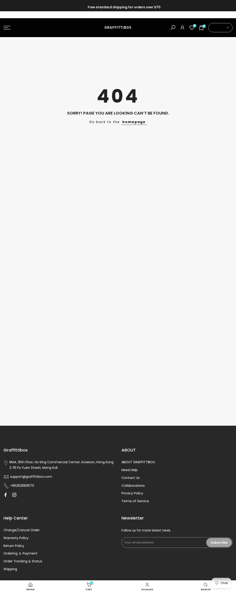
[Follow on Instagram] (14, 495)
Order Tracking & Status (22, 561)
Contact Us (130, 477)
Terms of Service (135, 501)
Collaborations (133, 485)
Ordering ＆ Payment (20, 553)
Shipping (10, 569)
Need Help (129, 470)
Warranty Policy (16, 538)
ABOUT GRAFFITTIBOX (138, 462)
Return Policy (13, 545)
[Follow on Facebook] (5, 495)
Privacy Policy (132, 493)
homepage (134, 122)
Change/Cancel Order (21, 530)
